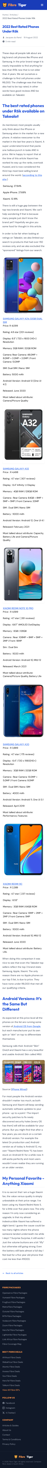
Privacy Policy (8, 1444)
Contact (6, 1434)
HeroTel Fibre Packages (13, 1330)
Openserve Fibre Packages (14, 1293)
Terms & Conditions (11, 1439)
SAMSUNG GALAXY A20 (16, 744)
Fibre (17, 5)
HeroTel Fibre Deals (11, 1380)
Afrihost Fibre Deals (11, 1357)
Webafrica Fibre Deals (12, 1362)
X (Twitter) (10, 1413)
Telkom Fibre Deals (11, 1385)
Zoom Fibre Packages (12, 1325)
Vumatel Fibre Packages (13, 1297)
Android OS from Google (26, 1026)
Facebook (10, 1403)
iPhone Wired (19, 1089)
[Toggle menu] (42, 5)
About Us (6, 1430)
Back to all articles (14, 1273)
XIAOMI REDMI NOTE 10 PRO (18, 608)
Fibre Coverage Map (11, 1344)
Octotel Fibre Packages (13, 1311)
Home (5, 14)
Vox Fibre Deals (9, 1376)
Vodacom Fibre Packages (14, 1320)
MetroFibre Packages (12, 1307)
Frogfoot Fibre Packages (13, 1302)
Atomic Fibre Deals (11, 1366)
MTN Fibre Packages (11, 1316)
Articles (13, 14)
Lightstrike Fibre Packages (14, 1334)
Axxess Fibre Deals (11, 1371)
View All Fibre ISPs (11, 1390)
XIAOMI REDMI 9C (12, 884)
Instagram (10, 1408)
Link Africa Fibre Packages (14, 1339)
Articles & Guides (10, 1425)
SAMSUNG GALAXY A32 (16, 468)
